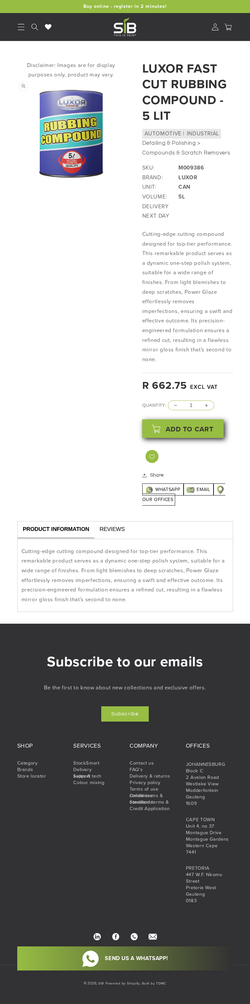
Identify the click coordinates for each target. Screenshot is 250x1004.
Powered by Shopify (122, 983)
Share (157, 475)
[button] (34, 27)
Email (203, 489)
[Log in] (215, 27)
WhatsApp (168, 489)
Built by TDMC (154, 983)
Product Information (56, 529)
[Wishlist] (48, 27)
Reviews (112, 529)
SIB (101, 983)
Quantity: (154, 405)
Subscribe (124, 713)
